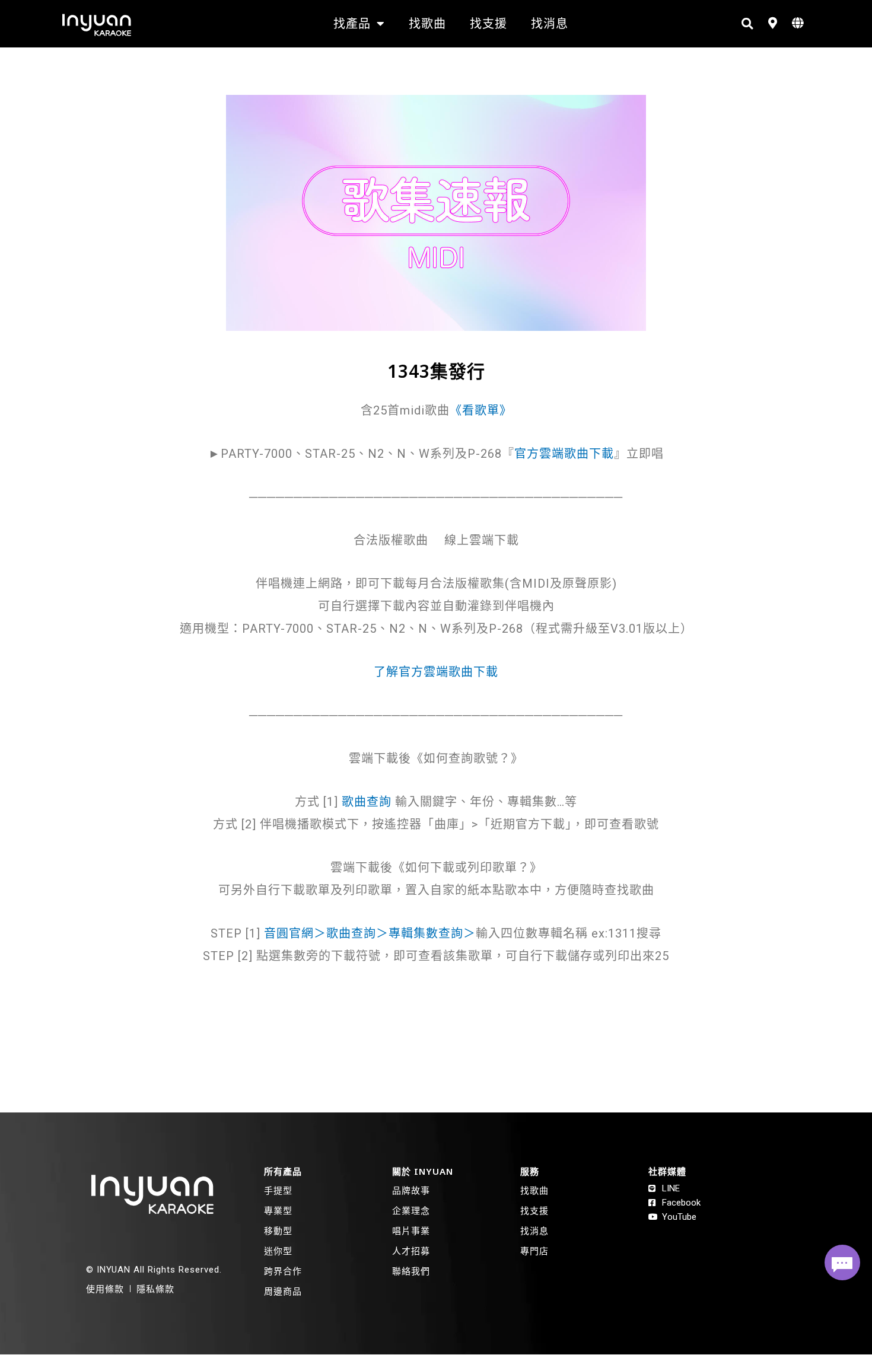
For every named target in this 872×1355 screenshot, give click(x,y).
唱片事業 (411, 1230)
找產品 (352, 23)
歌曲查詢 (367, 802)
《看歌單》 (481, 410)
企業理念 (411, 1210)
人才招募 (411, 1251)
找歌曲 (427, 23)
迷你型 (278, 1251)
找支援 (488, 23)
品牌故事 (411, 1190)
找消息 (549, 23)
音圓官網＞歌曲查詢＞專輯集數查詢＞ (370, 933)
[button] (747, 24)
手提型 (278, 1190)
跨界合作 (283, 1271)
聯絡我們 (411, 1271)
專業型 (278, 1210)
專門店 (534, 1251)
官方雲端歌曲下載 (564, 454)
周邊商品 (283, 1291)
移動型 (278, 1230)
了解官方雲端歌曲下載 (436, 672)
